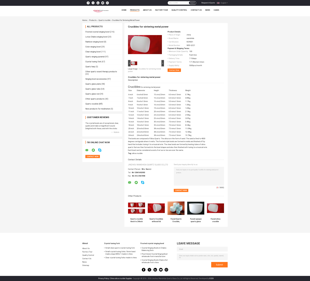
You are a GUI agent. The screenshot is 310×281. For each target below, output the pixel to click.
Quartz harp (90, 66)
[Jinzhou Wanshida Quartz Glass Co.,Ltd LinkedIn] (98, 2)
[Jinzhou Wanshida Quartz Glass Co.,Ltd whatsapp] (95, 150)
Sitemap (85, 265)
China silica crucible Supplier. (121, 278)
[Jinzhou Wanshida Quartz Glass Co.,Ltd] (100, 10)
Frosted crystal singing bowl (97, 32)
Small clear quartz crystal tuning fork (120, 248)
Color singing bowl (93, 47)
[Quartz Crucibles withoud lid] (156, 208)
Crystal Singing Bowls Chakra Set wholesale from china (155, 261)
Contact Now (174, 70)
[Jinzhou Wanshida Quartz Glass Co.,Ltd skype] (101, 150)
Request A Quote (208, 3)
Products (134, 10)
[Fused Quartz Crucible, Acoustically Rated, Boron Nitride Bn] (176, 208)
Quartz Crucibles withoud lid (156, 220)
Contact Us (196, 10)
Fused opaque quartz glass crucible (196, 220)
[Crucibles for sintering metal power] (145, 45)
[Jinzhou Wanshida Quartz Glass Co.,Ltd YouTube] (103, 2)
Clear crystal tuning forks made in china (121, 258)
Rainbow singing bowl (94, 42)
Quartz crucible (104, 20)
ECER (211, 278)
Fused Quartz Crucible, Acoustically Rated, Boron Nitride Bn (176, 220)
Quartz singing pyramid (95, 57)
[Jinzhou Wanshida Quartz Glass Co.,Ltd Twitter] (93, 3)
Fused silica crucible (215, 220)
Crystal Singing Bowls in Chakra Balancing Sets (154, 249)
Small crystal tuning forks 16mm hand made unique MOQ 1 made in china (120, 253)
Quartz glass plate (93, 84)
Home (124, 10)
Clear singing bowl (93, 52)
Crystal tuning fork (93, 61)
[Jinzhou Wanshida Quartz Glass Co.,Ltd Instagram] (107, 2)
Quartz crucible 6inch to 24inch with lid (136, 220)
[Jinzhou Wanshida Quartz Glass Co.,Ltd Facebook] (88, 2)
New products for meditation (97, 109)
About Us (147, 10)
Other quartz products (94, 99)
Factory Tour (161, 10)
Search (192, 3)
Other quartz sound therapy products (101, 71)
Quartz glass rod (92, 94)
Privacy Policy (103, 278)
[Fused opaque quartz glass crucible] (195, 208)
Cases (216, 10)
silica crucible (137, 153)
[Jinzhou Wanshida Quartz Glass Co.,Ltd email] (88, 150)
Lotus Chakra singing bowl (96, 37)
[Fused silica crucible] (215, 208)
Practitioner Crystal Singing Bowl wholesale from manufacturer (154, 255)
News (207, 10)
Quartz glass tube (93, 89)
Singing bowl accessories (96, 79)
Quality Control (179, 10)
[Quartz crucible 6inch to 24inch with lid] (136, 208)
